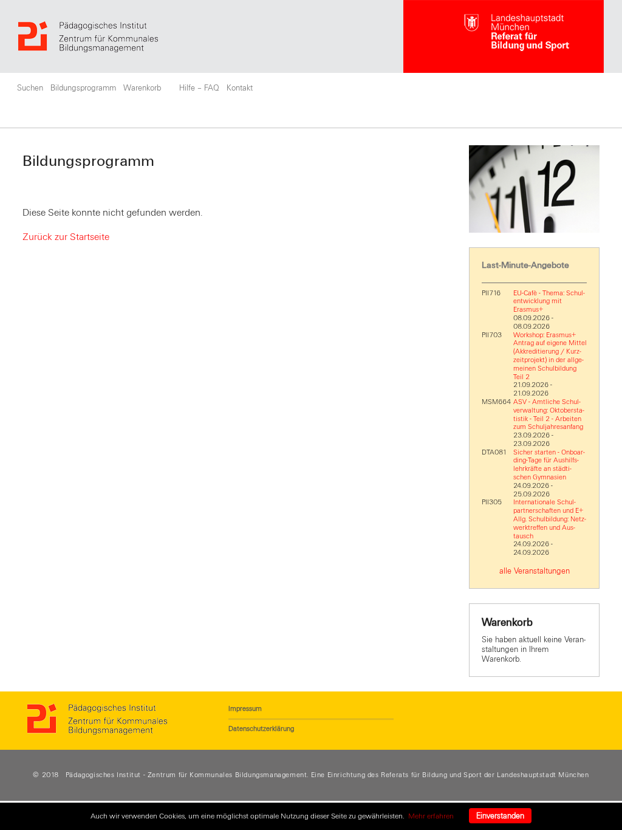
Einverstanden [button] (500, 816)
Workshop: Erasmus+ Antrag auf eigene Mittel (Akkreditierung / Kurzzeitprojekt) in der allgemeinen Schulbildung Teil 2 (550, 356)
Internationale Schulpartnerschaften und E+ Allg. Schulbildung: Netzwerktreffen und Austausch (549, 519)
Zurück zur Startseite (65, 237)
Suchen (30, 88)
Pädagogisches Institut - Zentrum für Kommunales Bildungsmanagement (186, 774)
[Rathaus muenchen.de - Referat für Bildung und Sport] (503, 36)
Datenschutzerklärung (261, 728)
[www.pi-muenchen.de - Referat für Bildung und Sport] (210, 36)
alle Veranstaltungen (534, 571)
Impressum (245, 708)
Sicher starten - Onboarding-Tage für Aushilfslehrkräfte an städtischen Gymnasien (549, 464)
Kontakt (240, 88)
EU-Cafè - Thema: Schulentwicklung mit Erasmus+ (549, 301)
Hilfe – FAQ (199, 88)
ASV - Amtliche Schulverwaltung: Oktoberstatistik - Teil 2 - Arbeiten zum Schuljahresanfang (548, 414)
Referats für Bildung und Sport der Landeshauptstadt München (485, 774)
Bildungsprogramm (83, 88)
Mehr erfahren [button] (431, 816)
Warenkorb (142, 88)
